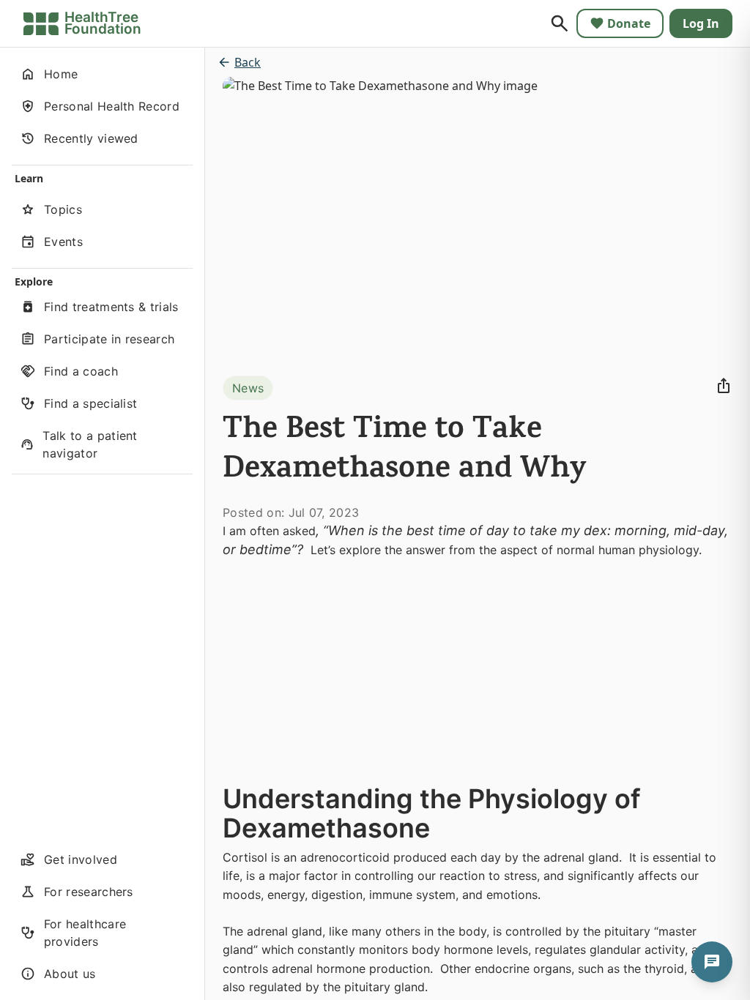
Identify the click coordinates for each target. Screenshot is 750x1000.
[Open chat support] (711, 961)
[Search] (560, 23)
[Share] (723, 386)
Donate (628, 23)
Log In (701, 23)
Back (247, 62)
